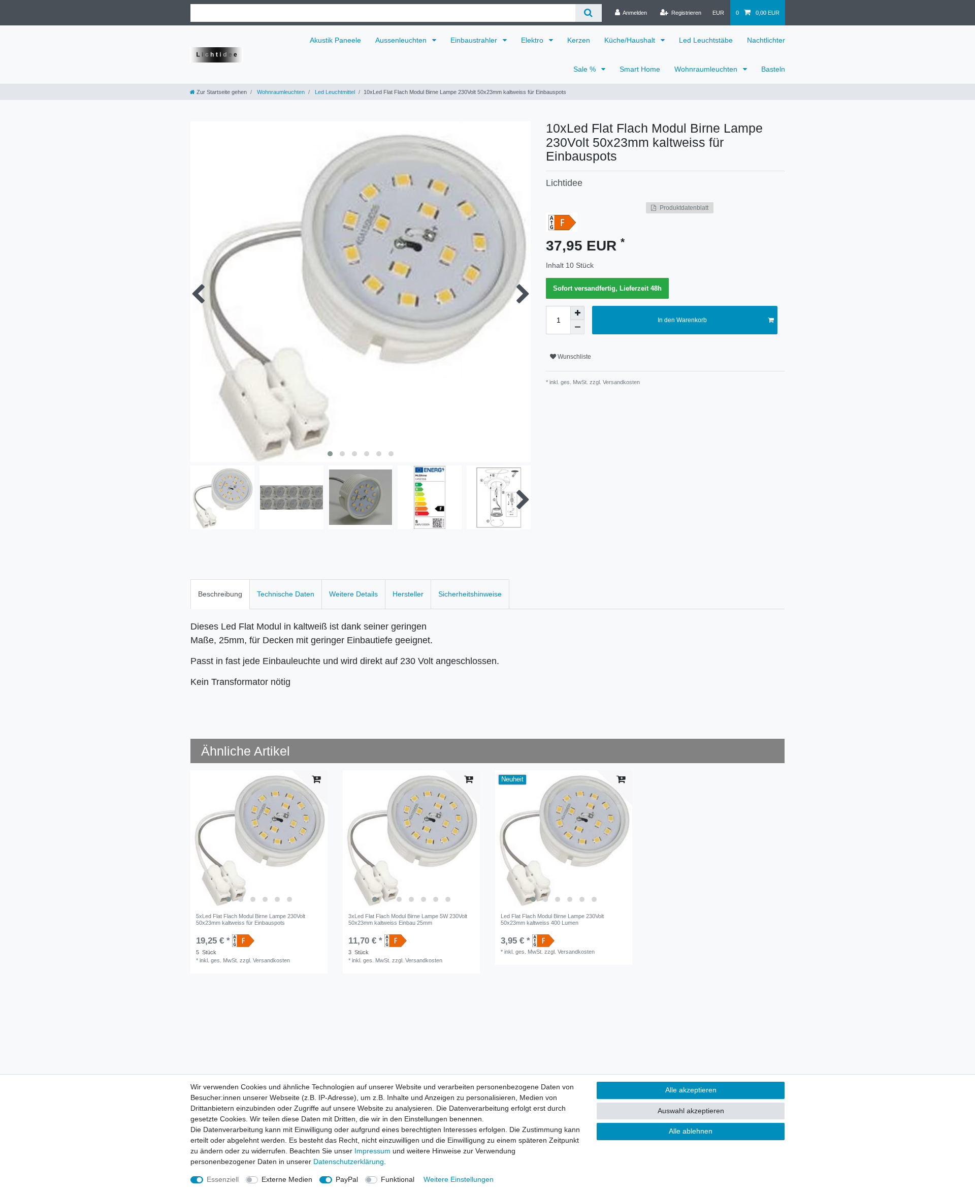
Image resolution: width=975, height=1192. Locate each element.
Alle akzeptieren (691, 1090)
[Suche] (588, 13)
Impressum (372, 1151)
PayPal (347, 1179)
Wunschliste (573, 356)
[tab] (220, 594)
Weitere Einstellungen (459, 1179)
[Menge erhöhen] (577, 313)
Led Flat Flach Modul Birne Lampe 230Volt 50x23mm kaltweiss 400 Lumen (552, 919)
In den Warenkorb (682, 320)
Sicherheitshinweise (470, 594)
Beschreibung (220, 594)
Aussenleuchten (402, 40)
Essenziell (223, 1179)
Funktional (397, 1179)
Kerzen (578, 40)
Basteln (773, 69)
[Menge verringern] (577, 327)
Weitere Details (353, 594)
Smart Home (640, 69)
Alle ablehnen (690, 1131)
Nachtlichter (766, 40)
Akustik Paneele (335, 40)
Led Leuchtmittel (334, 92)
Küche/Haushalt (630, 40)
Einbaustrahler (474, 40)
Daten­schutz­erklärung (348, 1161)
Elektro (533, 40)
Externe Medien (287, 1179)
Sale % (585, 69)
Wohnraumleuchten (706, 69)
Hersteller (408, 594)
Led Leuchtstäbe (706, 40)
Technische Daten (285, 594)
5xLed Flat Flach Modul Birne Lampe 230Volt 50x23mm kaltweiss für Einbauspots (250, 919)
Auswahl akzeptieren (691, 1111)
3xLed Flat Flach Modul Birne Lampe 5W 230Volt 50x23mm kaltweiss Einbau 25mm (407, 919)
